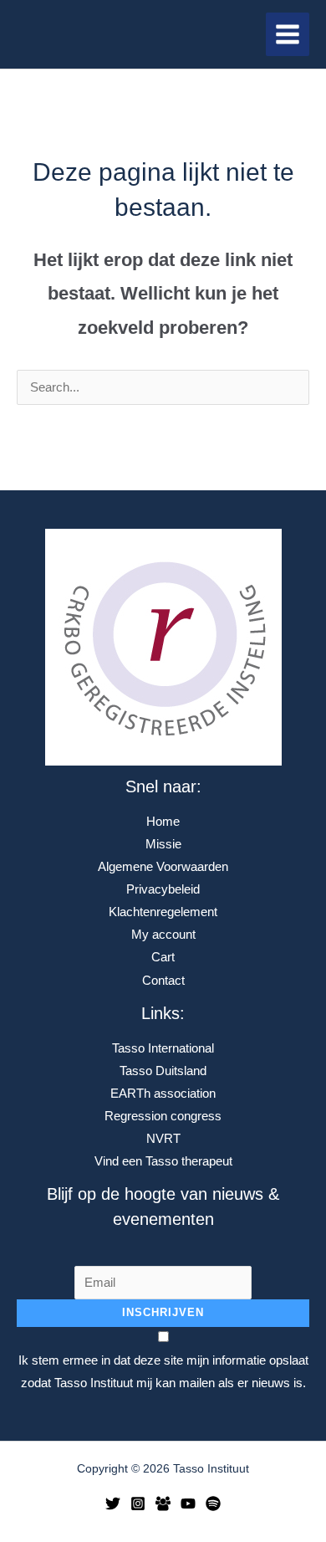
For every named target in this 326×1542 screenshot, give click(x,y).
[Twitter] (112, 1503)
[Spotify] (213, 1503)
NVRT (163, 1138)
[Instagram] (137, 1503)
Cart (163, 957)
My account (163, 934)
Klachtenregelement (163, 912)
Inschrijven (163, 1312)
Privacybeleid (163, 889)
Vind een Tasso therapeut (163, 1161)
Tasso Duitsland (163, 1071)
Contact (163, 980)
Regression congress (163, 1116)
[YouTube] (188, 1503)
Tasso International (163, 1048)
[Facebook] (163, 1503)
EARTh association (163, 1093)
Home (163, 821)
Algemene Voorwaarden (163, 866)
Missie (163, 844)
